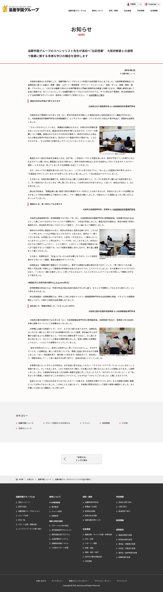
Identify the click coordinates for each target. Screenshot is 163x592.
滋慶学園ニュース (128, 74)
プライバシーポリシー (103, 581)
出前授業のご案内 (96, 95)
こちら (57, 283)
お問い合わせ (41, 581)
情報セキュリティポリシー (79, 581)
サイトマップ (122, 581)
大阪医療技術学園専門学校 (123, 209)
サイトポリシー (57, 581)
